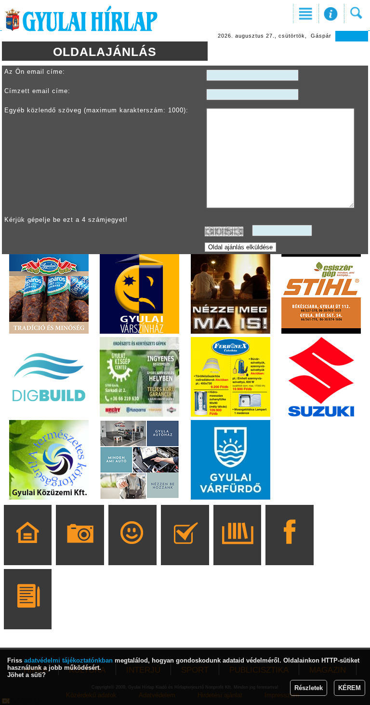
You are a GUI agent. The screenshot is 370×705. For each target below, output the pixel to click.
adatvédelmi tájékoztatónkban (68, 660)
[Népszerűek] (132, 548)
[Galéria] (80, 548)
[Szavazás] (185, 548)
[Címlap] (28, 548)
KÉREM (349, 687)
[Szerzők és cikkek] (28, 613)
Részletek (308, 687)
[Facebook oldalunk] (290, 548)
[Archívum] (237, 548)
